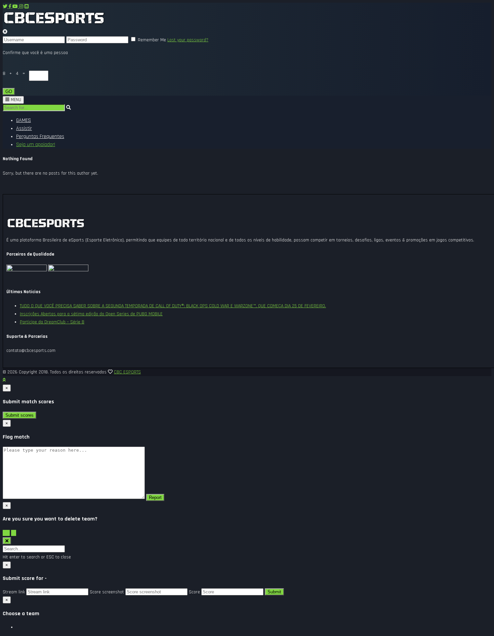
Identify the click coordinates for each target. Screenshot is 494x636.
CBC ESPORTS (127, 372)
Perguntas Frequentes (40, 136)
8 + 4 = (16, 74)
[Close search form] (7, 540)
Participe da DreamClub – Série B (52, 322)
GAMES (23, 120)
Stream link (14, 592)
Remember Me (152, 40)
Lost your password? (187, 40)
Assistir (24, 128)
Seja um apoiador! (35, 144)
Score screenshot (107, 592)
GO (8, 91)
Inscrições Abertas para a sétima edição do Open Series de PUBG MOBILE (91, 314)
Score (194, 592)
